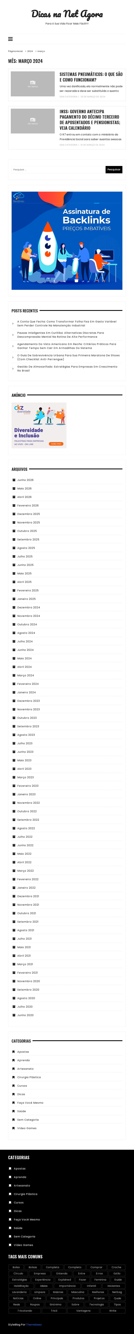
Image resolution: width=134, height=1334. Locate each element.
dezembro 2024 (28, 607)
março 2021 (25, 964)
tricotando (24, 1311)
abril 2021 (24, 956)
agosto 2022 (26, 828)
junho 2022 (25, 845)
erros (99, 1273)
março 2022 (25, 871)
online (37, 1298)
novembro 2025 (28, 522)
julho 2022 (25, 837)
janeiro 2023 (26, 794)
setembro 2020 (28, 990)
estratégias (19, 1280)
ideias (44, 1286)
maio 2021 (24, 947)
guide (118, 1280)
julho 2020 (25, 1007)
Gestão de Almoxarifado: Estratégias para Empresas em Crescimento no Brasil (67, 368)
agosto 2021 (25, 930)
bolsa (16, 1267)
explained (64, 1280)
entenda (61, 1273)
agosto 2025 (26, 548)
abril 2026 (24, 497)
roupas (35, 1304)
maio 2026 (24, 488)
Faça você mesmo (30, 1103)
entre (81, 1273)
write (113, 1311)
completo (74, 1267)
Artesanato (25, 1069)
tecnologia (96, 1304)
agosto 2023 (26, 735)
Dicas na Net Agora (67, 13)
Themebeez (34, 1324)
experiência (42, 1280)
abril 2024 (24, 667)
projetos (99, 1298)
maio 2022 (24, 854)
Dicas (21, 1094)
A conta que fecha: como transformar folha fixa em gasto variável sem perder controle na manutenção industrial (67, 323)
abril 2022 (24, 862)
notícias (18, 1298)
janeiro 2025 (26, 599)
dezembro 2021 (28, 896)
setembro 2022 (28, 820)
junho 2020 (25, 1015)
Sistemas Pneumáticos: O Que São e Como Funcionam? (91, 77)
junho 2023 (25, 752)
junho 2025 (25, 565)
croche (116, 1267)
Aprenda (23, 1060)
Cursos (22, 1086)
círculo (18, 1273)
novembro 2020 (28, 981)
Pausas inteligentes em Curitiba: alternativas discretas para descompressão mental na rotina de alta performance (60, 335)
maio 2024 (24, 658)
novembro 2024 (28, 616)
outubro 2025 (27, 531)
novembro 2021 (28, 905)
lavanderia (19, 1292)
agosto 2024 (26, 633)
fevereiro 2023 (28, 786)
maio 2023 (24, 760)
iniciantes (114, 1286)
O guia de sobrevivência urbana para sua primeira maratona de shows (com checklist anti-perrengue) (68, 357)
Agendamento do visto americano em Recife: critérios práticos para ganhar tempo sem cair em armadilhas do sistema (66, 346)
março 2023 (25, 777)
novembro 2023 (28, 709)
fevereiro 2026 (28, 505)
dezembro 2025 (28, 514)
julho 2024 (25, 641)
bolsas (33, 1267)
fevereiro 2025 (28, 590)
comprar (97, 1267)
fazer (82, 1280)
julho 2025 (25, 556)
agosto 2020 (26, 998)
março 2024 (25, 675)
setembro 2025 (28, 539)
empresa (40, 1273)
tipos (117, 1304)
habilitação (21, 1286)
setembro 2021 (28, 922)
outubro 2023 (27, 718)
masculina (77, 1292)
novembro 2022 (28, 803)
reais (16, 1304)
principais (57, 1298)
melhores (98, 1292)
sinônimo (55, 1304)
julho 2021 (24, 939)
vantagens (83, 1311)
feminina (100, 1280)
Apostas (23, 1052)
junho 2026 (25, 480)
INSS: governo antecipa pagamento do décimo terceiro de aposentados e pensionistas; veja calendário (90, 119)
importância (67, 1286)
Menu (67, 39)
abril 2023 (24, 769)
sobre (75, 1304)
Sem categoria (69, 96)
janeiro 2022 (26, 888)
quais (117, 1298)
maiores (58, 1292)
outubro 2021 (26, 913)
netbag (117, 1292)
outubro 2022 (27, 811)
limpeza (39, 1292)
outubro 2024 (27, 624)
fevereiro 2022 (28, 879)
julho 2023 (25, 743)
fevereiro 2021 (27, 973)
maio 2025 (24, 573)
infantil (91, 1286)
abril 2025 (24, 582)
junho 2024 (25, 650)
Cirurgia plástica (29, 1077)
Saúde (21, 1111)
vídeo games (27, 1128)
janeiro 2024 (26, 692)
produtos (78, 1298)
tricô (54, 1311)
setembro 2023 (28, 726)
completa (52, 1267)
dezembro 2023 (28, 701)
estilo (117, 1273)
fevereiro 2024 (28, 684)
